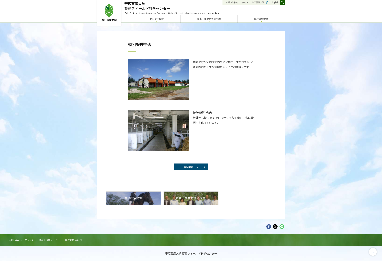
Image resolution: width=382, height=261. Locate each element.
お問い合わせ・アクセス (236, 2)
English (275, 2)
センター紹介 (157, 18)
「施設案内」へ (189, 167)
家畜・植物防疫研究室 (209, 18)
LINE (281, 226)
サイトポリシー (47, 240)
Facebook (268, 226)
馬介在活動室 (261, 18)
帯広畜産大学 (258, 2)
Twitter (275, 226)
